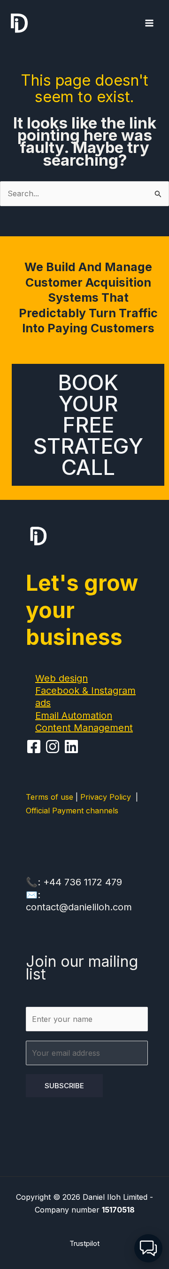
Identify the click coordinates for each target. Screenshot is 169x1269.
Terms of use (49, 797)
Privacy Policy (108, 797)
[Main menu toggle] (149, 23)
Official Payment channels (72, 810)
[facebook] (35, 746)
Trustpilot (84, 1243)
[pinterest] (54, 746)
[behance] (73, 746)
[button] (148, 1248)
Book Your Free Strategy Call (88, 424)
